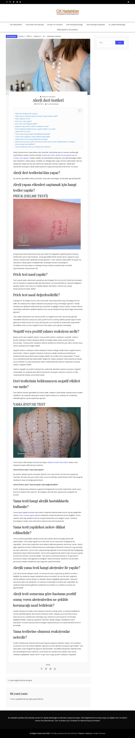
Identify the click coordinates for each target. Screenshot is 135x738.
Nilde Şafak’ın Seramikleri (67, 29)
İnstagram (10, 2)
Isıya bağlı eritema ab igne (21, 680)
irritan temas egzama (27, 515)
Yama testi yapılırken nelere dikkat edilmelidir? (32, 137)
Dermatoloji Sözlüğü (74, 24)
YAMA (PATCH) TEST (22, 132)
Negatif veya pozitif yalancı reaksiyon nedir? (32, 126)
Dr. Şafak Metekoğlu (117, 24)
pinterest (17, 2)
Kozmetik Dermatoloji (35, 24)
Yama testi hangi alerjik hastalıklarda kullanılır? (32, 134)
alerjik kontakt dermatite (57, 462)
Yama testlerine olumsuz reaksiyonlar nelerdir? (33, 147)
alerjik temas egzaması (64, 155)
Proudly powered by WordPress (64, 733)
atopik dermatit (48, 155)
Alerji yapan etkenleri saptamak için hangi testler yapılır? (36, 116)
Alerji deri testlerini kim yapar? (26, 114)
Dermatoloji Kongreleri (95, 24)
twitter (13, 2)
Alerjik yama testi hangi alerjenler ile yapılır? (31, 139)
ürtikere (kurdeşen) (21, 158)
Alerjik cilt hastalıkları (48, 97)
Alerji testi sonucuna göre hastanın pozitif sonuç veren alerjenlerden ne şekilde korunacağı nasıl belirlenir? (45, 143)
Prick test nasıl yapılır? (23, 121)
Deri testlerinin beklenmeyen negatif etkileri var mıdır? (35, 129)
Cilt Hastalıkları (16, 24)
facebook (7, 2)
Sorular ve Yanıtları (55, 24)
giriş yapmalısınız (36, 699)
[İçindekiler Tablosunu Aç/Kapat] (78, 110)
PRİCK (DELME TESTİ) (22, 119)
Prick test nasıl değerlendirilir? (26, 124)
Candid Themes (98, 733)
